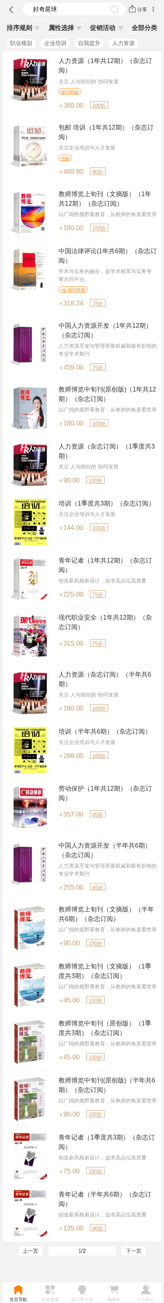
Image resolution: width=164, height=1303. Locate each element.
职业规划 (21, 43)
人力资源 (123, 43)
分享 (142, 9)
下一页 (133, 1251)
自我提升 (89, 43)
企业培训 (55, 43)
